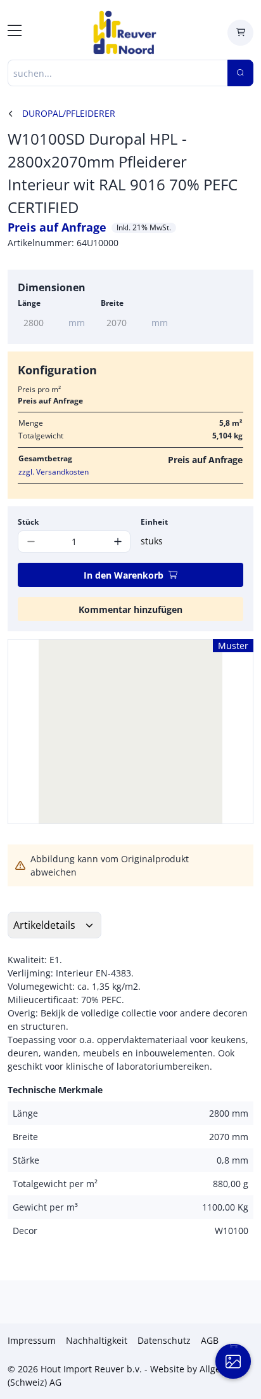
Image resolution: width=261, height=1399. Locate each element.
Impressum (32, 1340)
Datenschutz (164, 1340)
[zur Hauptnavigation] (15, 32)
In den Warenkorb (123, 575)
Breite (112, 303)
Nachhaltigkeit (96, 1340)
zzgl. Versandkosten (53, 471)
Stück (28, 521)
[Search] (240, 73)
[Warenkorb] (240, 33)
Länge (29, 303)
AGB (210, 1340)
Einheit (154, 521)
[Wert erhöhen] (117, 542)
